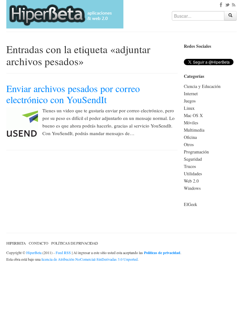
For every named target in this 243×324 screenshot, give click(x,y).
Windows (192, 188)
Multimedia (194, 130)
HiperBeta (16, 243)
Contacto (38, 243)
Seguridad (193, 159)
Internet (191, 93)
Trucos (190, 166)
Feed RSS (63, 252)
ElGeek (190, 204)
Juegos (190, 101)
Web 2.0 (191, 181)
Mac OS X (193, 115)
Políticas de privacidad (74, 243)
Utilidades (193, 174)
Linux (189, 108)
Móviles (191, 123)
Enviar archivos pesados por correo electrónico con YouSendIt (73, 94)
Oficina (190, 137)
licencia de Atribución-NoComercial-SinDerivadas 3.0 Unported (89, 259)
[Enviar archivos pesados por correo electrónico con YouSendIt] (22, 122)
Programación (196, 152)
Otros (189, 144)
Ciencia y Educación (202, 86)
